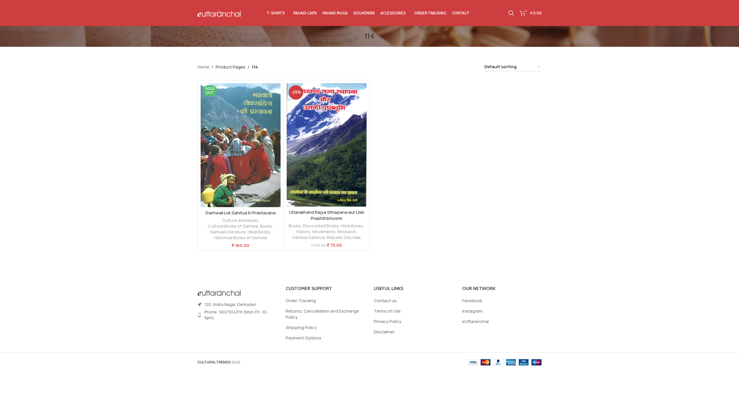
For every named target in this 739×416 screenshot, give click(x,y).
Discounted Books (321, 226)
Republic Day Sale (344, 237)
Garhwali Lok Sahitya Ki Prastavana (240, 213)
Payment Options (303, 338)
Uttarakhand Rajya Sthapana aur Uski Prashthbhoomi (326, 215)
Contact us (385, 301)
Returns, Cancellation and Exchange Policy (322, 314)
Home (203, 67)
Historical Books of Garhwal (240, 237)
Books (266, 226)
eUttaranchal (475, 321)
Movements (323, 231)
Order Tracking (301, 301)
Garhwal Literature (228, 232)
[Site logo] (219, 13)
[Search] (511, 13)
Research (346, 231)
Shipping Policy (301, 327)
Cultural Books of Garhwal (233, 226)
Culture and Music (240, 220)
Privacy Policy (387, 321)
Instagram (472, 311)
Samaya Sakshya (308, 237)
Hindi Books (259, 232)
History (303, 231)
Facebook (472, 301)
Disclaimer (384, 332)
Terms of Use (387, 311)
